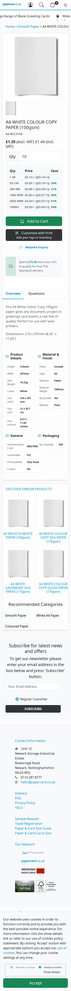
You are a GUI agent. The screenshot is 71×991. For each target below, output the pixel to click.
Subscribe (33, 709)
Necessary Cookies (25, 967)
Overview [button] (13, 293)
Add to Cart (37, 221)
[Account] (30, 4)
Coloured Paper (17, 626)
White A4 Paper (47, 615)
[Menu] (63, 4)
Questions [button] (36, 293)
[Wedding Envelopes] (33, 871)
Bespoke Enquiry (36, 247)
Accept (35, 983)
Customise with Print (34, 235)
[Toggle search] (41, 4)
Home (10, 26)
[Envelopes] (33, 853)
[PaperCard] (33, 862)
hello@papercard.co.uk (38, 782)
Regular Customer (34, 699)
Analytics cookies (53, 967)
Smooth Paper (28, 26)
